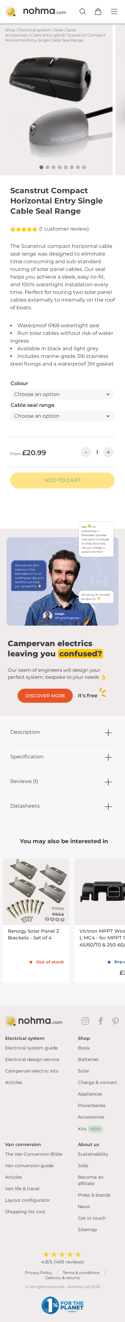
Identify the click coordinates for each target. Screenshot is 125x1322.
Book (84, 1048)
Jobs (83, 1165)
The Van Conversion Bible (33, 1154)
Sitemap (87, 1229)
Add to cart (63, 480)
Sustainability (93, 1154)
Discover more (45, 696)
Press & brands (94, 1195)
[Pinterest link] (116, 1021)
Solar (59, 30)
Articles (13, 1082)
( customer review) (64, 229)
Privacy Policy (38, 1272)
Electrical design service (32, 1059)
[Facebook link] (102, 1021)
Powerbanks (91, 1105)
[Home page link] (29, 11)
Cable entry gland (47, 35)
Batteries (88, 1059)
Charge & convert (97, 1082)
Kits (89, 1129)
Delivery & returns (63, 1277)
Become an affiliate (91, 1180)
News (84, 1206)
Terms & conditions (81, 1272)
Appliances (90, 1094)
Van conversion (23, 1144)
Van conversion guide (29, 1165)
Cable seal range (32, 405)
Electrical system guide (31, 1048)
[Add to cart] (98, 11)
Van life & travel (22, 1188)
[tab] (41, 167)
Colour (19, 383)
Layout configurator (27, 1200)
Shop (10, 30)
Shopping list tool (25, 1212)
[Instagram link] (86, 1021)
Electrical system (34, 30)
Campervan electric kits (31, 1071)
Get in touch (92, 1218)
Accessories (91, 1117)
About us (88, 1144)
